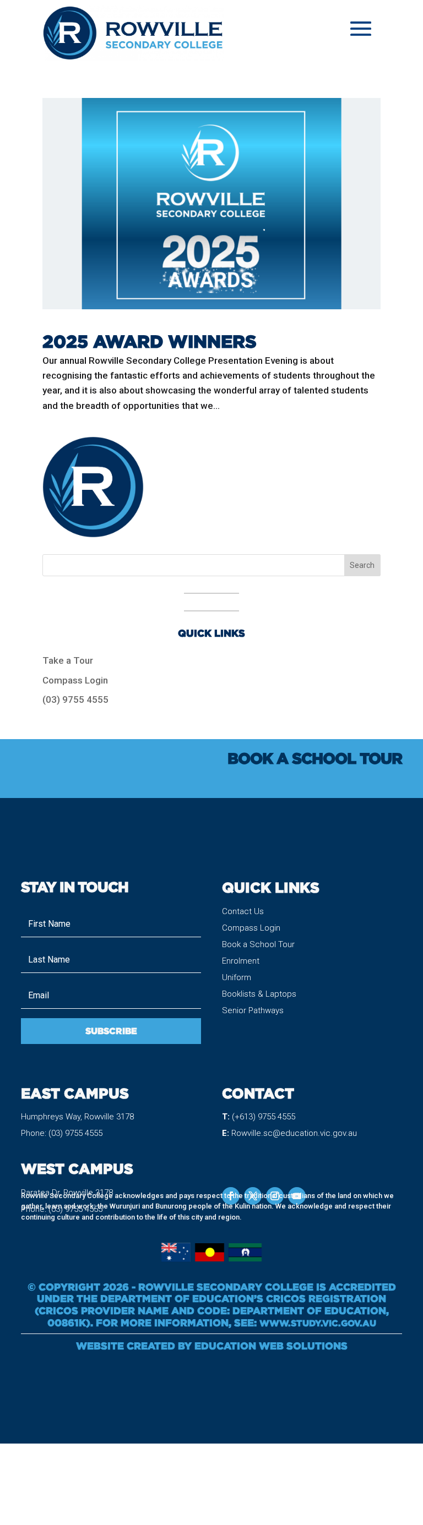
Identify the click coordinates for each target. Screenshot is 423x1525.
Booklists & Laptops (259, 994)
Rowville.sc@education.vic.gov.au (294, 1133)
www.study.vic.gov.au (317, 1323)
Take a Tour (67, 660)
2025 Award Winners (149, 341)
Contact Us (243, 911)
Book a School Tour (258, 944)
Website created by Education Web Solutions (212, 1345)
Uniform (236, 977)
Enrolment (240, 961)
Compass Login (75, 680)
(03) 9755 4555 (75, 699)
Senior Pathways (253, 1010)
